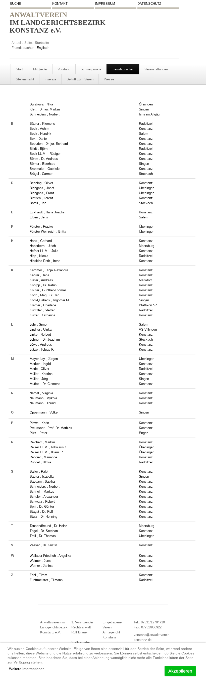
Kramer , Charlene (43, 305)
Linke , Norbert (40, 334)
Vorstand (64, 69)
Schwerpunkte (91, 69)
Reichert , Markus (43, 442)
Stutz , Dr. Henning (43, 516)
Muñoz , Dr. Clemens (45, 384)
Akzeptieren (180, 670)
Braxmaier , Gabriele (45, 169)
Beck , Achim (39, 128)
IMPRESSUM (105, 4)
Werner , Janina (41, 566)
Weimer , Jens (40, 561)
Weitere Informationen (26, 669)
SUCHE (15, 4)
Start (19, 69)
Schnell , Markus (42, 491)
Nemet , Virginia (41, 393)
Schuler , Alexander (44, 496)
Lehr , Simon (39, 324)
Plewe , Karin (39, 423)
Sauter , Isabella (42, 476)
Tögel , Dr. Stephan (44, 531)
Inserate (50, 79)
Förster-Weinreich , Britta (48, 231)
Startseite (42, 42)
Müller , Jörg (39, 379)
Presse (109, 79)
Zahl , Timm (38, 575)
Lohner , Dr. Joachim (45, 339)
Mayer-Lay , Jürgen (44, 359)
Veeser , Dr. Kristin (43, 545)
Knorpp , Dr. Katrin (43, 285)
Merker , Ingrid (40, 364)
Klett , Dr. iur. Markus (45, 109)
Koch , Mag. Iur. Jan (44, 295)
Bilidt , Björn (38, 149)
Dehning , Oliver (41, 183)
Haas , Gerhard (41, 241)
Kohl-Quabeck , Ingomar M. (50, 300)
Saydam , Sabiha (42, 481)
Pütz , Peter (38, 433)
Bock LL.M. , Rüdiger (45, 154)
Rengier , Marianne (43, 457)
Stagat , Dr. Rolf (41, 511)
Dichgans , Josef (42, 188)
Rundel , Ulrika (40, 462)
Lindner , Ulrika (41, 329)
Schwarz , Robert (42, 501)
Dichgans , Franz (42, 193)
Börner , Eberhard (42, 164)
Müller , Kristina (41, 374)
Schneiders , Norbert (45, 114)
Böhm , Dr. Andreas (44, 159)
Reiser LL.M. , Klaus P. (46, 452)
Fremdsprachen (23, 47)
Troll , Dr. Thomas (43, 536)
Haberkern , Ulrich (43, 246)
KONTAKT (60, 4)
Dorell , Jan (38, 203)
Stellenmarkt (25, 79)
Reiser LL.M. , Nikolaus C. (49, 447)
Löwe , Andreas (41, 344)
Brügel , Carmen (41, 174)
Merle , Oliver (39, 369)
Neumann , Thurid (43, 403)
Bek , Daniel (38, 139)
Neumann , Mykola (43, 398)
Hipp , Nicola (39, 256)
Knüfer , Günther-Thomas (48, 290)
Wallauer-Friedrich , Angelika (50, 556)
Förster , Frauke (41, 226)
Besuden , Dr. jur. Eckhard (49, 144)
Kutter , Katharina (42, 315)
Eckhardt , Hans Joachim (48, 212)
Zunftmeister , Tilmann (46, 580)
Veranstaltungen (156, 69)
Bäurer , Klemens (42, 123)
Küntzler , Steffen (42, 310)
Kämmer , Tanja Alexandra (49, 270)
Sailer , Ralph (39, 471)
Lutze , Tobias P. (42, 349)
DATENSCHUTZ (149, 4)
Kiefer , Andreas (41, 280)
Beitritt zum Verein (80, 79)
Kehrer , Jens (39, 275)
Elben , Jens (39, 217)
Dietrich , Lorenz (42, 198)
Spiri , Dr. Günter (42, 506)
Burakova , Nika (41, 104)
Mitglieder (40, 69)
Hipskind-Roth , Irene (45, 261)
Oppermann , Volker (44, 412)
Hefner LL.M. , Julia (44, 251)
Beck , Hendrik (40, 133)
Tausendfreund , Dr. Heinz (48, 526)
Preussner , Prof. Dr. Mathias (51, 428)
